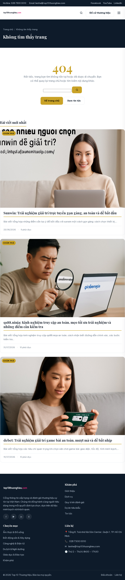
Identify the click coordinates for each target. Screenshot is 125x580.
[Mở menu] (119, 13)
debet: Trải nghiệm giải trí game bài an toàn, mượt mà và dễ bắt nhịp (58, 440)
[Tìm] (77, 89)
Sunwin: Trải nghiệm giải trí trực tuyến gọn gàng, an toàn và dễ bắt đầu (60, 213)
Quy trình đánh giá (74, 502)
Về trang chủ (51, 100)
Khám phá (8, 560)
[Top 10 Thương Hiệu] (12, 13)
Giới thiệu (70, 491)
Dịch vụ (69, 496)
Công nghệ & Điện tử (14, 543)
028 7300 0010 (18, 3)
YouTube (107, 3)
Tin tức (68, 513)
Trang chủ (8, 29)
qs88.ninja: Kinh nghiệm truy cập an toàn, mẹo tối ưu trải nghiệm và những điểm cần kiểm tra (57, 324)
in (21, 516)
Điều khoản (106, 575)
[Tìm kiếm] (81, 13)
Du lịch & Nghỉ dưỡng (13, 549)
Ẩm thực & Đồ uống (13, 532)
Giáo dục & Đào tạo (13, 554)
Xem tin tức (74, 100)
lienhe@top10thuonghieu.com (50, 3)
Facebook (96, 3)
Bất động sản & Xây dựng (16, 537)
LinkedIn (118, 3)
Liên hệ (118, 575)
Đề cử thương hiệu (99, 12)
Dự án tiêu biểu (72, 507)
